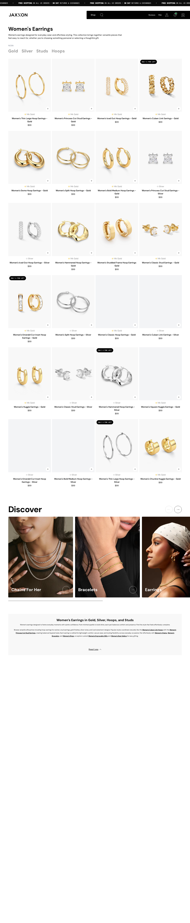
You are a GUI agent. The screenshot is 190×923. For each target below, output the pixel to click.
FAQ (160, 15)
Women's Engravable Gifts (98, 636)
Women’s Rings (68, 636)
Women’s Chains (161, 633)
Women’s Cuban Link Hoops (152, 630)
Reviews (152, 15)
